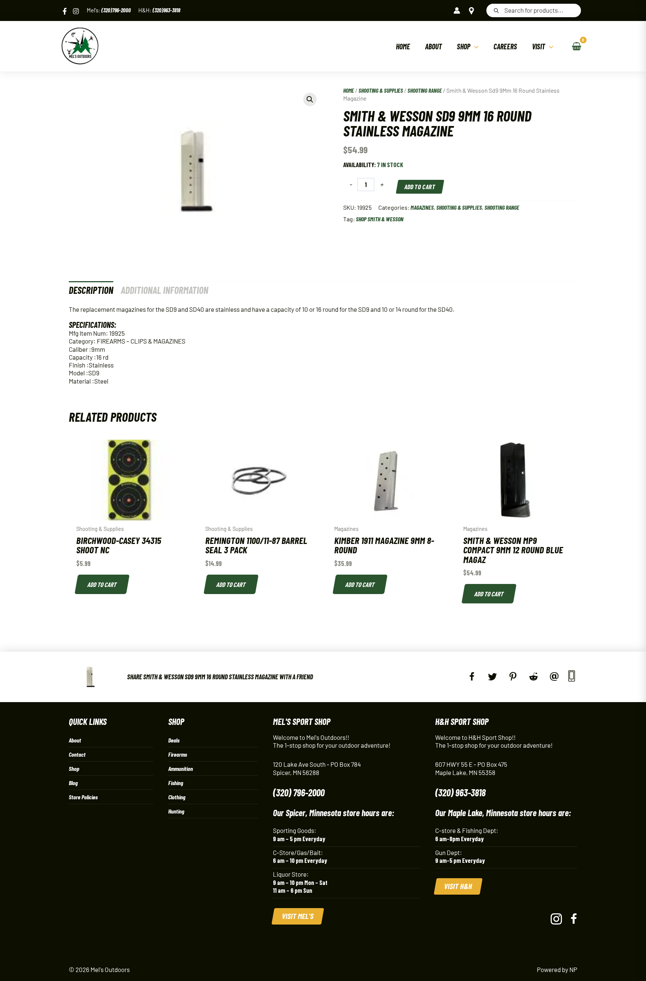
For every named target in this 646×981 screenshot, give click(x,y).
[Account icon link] (456, 10)
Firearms (177, 754)
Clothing (176, 796)
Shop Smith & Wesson (379, 218)
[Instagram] (76, 11)
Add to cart (420, 186)
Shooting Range (424, 90)
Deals (173, 740)
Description (91, 290)
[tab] (91, 290)
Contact (77, 754)
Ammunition (180, 768)
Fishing (175, 782)
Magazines (422, 207)
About (75, 740)
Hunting (176, 811)
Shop (74, 768)
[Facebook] (64, 11)
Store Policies (83, 796)
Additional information (164, 290)
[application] (474, 46)
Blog (73, 782)
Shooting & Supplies (381, 90)
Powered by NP (557, 969)
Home (348, 90)
